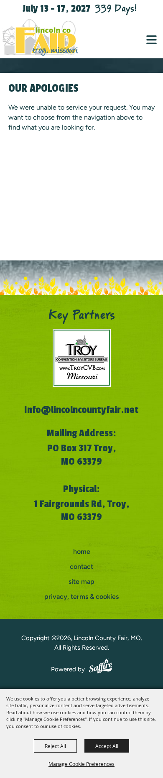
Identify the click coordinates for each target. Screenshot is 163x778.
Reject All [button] (55, 746)
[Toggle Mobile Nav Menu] (151, 40)
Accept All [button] (106, 746)
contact (81, 566)
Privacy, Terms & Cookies (81, 596)
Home (81, 551)
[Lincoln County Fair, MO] (46, 37)
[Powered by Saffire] (100, 667)
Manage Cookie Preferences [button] (81, 763)
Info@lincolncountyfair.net (81, 410)
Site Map (81, 581)
